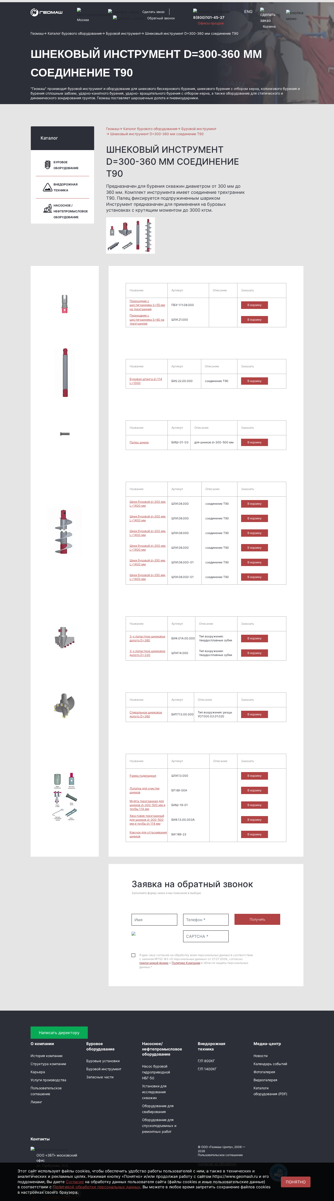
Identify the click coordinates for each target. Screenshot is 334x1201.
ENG (248, 11)
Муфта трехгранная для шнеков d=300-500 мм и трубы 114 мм (147, 805)
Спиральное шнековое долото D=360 (146, 714)
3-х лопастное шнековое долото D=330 (147, 653)
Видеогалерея (265, 1080)
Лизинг (36, 1102)
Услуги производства (48, 1080)
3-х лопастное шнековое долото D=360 (147, 638)
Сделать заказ (153, 12)
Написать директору (59, 1032)
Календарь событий (270, 1064)
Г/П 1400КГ (207, 1069)
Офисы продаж (211, 23)
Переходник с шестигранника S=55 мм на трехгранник (147, 305)
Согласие (75, 1181)
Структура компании (48, 1064)
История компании (46, 1056)
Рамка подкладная (143, 775)
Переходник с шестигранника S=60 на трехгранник (147, 319)
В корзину (254, 305)
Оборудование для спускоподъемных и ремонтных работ (159, 1126)
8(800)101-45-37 (208, 17)
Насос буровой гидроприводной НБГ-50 (156, 1072)
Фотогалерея (264, 1072)
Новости (260, 1056)
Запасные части (99, 1077)
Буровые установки (103, 1061)
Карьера (38, 1072)
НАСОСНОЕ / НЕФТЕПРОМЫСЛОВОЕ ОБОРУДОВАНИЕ (71, 211)
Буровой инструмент (103, 1069)
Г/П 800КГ (206, 1061)
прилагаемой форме (153, 963)
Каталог (49, 138)
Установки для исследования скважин (154, 1092)
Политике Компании (186, 963)
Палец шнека (139, 442)
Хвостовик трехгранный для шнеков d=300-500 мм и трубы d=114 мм (147, 820)
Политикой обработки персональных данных (96, 1186)
